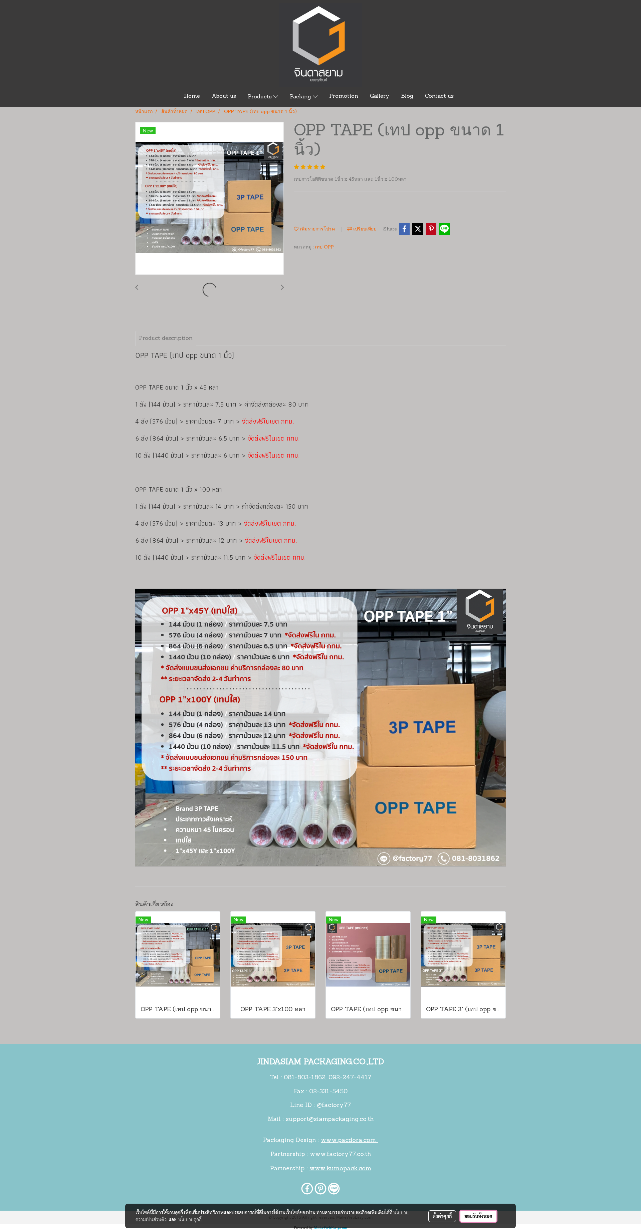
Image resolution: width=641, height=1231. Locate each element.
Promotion (343, 96)
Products (260, 97)
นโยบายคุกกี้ (190, 1219)
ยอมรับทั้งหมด (478, 1216)
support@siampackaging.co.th (330, 1120)
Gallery (379, 96)
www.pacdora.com (349, 1141)
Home (192, 96)
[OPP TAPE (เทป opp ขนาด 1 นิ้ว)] (209, 198)
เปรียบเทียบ (364, 229)
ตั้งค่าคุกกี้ (442, 1216)
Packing (301, 97)
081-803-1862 (305, 1078)
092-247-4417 (350, 1078)
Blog (407, 96)
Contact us (439, 96)
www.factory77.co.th (340, 1155)
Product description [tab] (166, 338)
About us (224, 96)
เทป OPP (324, 247)
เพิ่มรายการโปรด (316, 229)
